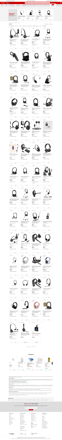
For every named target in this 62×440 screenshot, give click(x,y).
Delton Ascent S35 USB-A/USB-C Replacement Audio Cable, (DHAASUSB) (14, 154)
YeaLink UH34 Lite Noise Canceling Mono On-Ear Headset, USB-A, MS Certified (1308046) (47, 199)
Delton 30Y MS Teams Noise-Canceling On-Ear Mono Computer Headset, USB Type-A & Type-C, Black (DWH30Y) (14, 132)
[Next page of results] (35, 346)
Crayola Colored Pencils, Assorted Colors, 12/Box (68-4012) (49, 363)
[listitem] (22, 15)
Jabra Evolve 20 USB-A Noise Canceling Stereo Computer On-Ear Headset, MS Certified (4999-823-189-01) (47, 40)
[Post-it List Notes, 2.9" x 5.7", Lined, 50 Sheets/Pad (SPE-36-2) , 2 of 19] (22, 359)
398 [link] (23, 179)
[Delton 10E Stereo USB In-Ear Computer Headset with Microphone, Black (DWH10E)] (36, 125)
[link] (10, 1)
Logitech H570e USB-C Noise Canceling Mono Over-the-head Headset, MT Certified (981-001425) (25, 312)
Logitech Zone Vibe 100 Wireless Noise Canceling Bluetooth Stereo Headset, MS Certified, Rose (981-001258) (36, 312)
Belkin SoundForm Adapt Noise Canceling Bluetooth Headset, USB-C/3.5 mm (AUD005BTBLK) (14, 312)
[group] (13, 363)
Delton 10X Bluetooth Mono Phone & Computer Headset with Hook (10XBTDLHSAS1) (14, 40)
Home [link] (9, 22)
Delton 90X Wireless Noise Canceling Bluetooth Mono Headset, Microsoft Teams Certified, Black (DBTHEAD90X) (36, 244)
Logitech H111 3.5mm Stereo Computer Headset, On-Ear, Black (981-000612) (14, 221)
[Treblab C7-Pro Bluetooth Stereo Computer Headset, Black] (47, 171)
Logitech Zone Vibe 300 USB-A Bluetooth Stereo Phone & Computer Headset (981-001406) (36, 177)
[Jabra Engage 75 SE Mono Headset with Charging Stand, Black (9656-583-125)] (31, 12)
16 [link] (45, 65)
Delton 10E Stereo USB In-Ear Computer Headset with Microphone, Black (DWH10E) (36, 132)
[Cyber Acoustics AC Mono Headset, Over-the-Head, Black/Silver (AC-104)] (47, 283)
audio (17, 377)
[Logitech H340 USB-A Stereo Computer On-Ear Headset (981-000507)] (25, 171)
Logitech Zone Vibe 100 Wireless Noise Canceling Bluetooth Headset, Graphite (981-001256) (14, 108)
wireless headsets (22, 380)
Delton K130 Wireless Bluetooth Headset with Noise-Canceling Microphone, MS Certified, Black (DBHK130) (25, 155)
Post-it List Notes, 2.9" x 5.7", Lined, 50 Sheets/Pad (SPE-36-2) (22, 363)
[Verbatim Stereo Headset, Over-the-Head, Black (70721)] (47, 238)
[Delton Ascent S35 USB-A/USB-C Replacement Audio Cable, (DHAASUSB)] (14, 148)
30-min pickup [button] (33, 45)
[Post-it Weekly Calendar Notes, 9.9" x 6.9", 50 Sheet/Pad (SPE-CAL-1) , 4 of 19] (40, 359)
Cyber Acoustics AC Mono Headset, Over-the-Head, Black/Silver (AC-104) (47, 288)
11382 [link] (29, 364)
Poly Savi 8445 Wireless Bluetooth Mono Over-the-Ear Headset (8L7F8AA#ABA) (36, 333)
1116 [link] (47, 364)
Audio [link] (11, 22)
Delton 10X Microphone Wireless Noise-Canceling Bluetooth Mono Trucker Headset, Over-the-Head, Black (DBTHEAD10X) (25, 40)
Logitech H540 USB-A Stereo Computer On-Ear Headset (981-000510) (36, 62)
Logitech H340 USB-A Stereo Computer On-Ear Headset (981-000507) (25, 176)
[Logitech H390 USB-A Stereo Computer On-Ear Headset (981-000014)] (36, 33)
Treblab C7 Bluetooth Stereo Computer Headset (14, 244)
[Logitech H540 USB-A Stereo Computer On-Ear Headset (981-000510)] (36, 56)
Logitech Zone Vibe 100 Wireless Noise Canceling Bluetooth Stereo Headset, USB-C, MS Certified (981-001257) (25, 267)
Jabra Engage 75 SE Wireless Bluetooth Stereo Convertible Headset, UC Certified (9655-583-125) (47, 132)
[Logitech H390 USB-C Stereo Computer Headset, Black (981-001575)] (14, 171)
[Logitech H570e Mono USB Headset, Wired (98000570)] (25, 238)
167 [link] (23, 42)
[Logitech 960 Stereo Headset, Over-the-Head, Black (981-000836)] (25, 283)
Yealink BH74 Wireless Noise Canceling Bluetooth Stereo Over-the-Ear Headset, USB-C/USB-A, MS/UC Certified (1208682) (25, 334)
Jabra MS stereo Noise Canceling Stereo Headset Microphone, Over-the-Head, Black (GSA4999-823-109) (25, 222)
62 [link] (34, 179)
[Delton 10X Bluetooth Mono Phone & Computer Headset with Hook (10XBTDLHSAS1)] (14, 33)
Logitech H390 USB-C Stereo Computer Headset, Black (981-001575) (14, 176)
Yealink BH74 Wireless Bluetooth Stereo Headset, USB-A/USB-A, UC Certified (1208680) (49, 16)
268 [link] (12, 224)
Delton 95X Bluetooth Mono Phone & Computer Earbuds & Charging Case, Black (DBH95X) (36, 267)
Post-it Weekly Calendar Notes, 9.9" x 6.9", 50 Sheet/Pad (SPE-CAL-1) (39, 363)
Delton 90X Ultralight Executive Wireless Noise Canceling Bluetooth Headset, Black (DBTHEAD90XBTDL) (36, 289)
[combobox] (37, 3)
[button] (60, 3)
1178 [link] (12, 179)
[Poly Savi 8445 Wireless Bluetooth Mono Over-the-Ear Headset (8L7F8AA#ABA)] (36, 328)
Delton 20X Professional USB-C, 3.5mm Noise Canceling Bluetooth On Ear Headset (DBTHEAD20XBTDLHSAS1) (25, 132)
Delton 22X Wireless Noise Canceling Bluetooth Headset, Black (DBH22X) (14, 62)
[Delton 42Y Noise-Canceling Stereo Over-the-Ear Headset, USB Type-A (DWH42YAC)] (47, 102)
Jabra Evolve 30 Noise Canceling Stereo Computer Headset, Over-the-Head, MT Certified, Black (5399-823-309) (25, 85)
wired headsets (26, 380)
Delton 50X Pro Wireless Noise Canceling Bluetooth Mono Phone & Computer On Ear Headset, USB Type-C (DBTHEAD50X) (36, 155)
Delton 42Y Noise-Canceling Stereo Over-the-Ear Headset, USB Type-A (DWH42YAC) (47, 108)
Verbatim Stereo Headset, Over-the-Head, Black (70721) (47, 244)
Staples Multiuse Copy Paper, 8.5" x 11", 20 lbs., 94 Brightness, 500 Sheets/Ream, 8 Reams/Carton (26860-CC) (30, 363)
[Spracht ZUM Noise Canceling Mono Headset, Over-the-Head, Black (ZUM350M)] (14, 260)
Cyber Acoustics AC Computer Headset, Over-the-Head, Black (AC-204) (14, 288)
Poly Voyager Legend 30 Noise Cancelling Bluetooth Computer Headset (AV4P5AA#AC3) (36, 199)
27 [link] (45, 291)
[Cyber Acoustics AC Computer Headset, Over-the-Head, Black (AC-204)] (14, 283)
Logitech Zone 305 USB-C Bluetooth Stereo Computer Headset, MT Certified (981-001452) (47, 312)
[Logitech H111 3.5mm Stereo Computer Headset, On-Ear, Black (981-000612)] (14, 216)
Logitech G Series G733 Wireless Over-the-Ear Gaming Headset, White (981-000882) (47, 267)
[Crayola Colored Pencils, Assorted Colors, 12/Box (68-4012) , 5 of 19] (49, 359)
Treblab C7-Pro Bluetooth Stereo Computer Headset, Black (47, 176)
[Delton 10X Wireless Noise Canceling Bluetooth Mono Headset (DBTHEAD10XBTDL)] (14, 328)
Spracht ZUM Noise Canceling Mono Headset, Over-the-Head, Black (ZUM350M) (13, 267)
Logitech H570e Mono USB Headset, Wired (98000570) (25, 244)
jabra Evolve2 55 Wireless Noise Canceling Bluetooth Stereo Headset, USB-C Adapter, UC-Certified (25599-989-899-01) (14, 199)
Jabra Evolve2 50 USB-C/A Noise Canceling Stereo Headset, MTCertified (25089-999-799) (39, 16)
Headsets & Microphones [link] (14, 22)
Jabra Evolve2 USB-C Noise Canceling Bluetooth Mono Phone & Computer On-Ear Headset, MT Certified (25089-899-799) (21, 16)
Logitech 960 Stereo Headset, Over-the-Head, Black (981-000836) (25, 288)
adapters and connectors (38, 385)
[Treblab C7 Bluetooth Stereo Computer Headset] (14, 238)
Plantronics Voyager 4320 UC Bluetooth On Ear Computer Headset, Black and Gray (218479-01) (47, 222)
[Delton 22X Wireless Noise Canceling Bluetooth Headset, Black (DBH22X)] (14, 56)
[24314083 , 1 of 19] (13, 359)
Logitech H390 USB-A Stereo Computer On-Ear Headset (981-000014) (36, 39)
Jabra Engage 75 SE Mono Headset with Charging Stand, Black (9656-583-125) (30, 16)
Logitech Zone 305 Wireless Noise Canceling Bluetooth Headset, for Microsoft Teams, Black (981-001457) (14, 85)
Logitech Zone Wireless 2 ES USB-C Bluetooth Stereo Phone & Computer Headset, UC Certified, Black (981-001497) (47, 154)
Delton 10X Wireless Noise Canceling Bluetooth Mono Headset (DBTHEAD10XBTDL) (14, 334)
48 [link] (34, 291)
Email (25, 407)
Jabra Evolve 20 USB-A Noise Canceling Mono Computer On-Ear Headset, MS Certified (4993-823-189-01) (25, 199)
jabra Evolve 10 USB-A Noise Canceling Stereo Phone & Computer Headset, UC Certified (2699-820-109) (36, 222)
